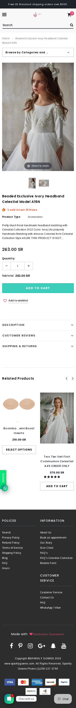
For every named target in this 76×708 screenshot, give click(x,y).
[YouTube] (63, 646)
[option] (19, 423)
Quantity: (8, 258)
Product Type (11, 216)
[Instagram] (30, 646)
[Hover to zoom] (38, 116)
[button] (52, 476)
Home (6, 38)
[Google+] (42, 646)
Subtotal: (8, 275)
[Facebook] (11, 646)
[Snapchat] (53, 646)
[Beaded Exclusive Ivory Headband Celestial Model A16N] (32, 183)
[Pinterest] (20, 646)
